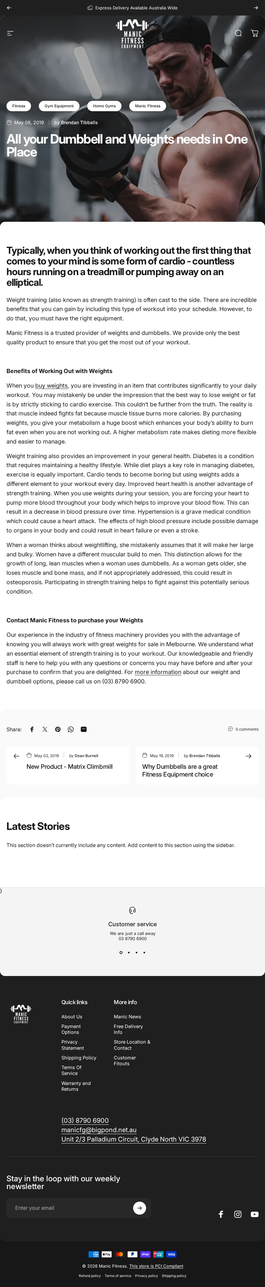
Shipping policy (174, 1276)
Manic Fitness (147, 105)
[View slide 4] (144, 953)
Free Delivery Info (128, 1029)
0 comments (247, 729)
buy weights (51, 385)
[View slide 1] (121, 953)
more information (158, 672)
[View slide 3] (136, 953)
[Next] (256, 8)
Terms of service (118, 1276)
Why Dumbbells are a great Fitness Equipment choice (179, 770)
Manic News (127, 1017)
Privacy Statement (72, 1045)
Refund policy (90, 1276)
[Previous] (9, 8)
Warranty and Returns (76, 1086)
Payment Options (71, 1029)
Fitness (18, 105)
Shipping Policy (78, 1058)
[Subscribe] (139, 1208)
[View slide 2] (128, 953)
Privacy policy (146, 1276)
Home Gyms (104, 105)
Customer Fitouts (125, 1061)
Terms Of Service (71, 1070)
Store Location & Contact (132, 1045)
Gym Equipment (59, 105)
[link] (133, 1139)
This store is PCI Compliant (156, 1266)
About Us (71, 1017)
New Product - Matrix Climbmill (69, 766)
